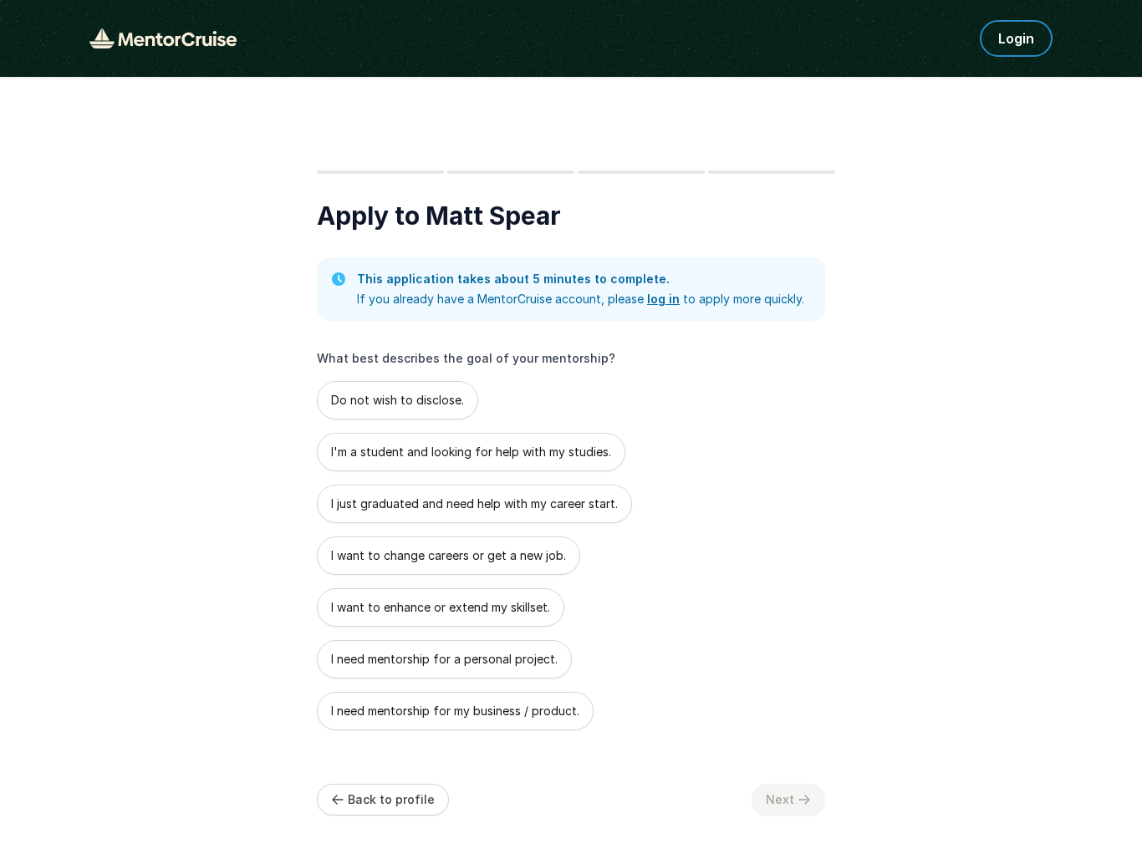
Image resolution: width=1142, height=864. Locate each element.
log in (663, 299)
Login (1016, 38)
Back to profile (391, 799)
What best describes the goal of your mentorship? (466, 358)
